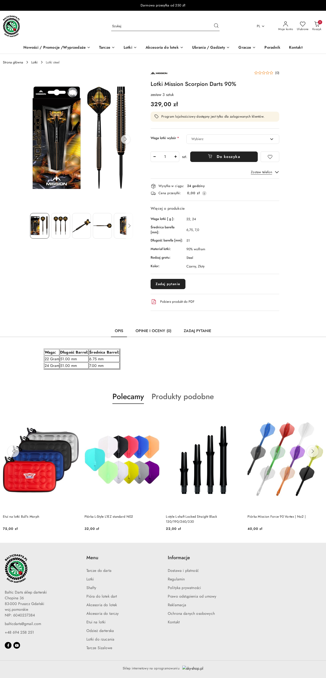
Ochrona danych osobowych (191, 613)
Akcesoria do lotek (101, 605)
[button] (125, 139)
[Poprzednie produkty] (13, 451)
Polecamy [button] (128, 396)
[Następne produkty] (312, 451)
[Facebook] (8, 645)
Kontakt (174, 622)
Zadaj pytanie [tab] (197, 331)
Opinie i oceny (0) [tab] (153, 331)
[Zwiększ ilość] (175, 157)
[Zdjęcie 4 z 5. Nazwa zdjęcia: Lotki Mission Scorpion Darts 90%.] (102, 225)
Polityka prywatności (184, 587)
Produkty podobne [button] (183, 396)
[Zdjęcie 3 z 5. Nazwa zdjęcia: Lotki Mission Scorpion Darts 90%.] (81, 225)
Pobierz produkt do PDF (177, 301)
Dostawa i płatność (183, 570)
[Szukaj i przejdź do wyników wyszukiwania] (216, 26)
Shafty (91, 587)
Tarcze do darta (98, 570)
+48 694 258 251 (19, 632)
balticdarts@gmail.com (23, 623)
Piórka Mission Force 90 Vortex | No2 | (276, 516)
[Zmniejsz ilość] (154, 157)
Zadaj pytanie (168, 284)
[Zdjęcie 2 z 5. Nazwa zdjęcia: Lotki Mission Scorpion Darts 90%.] (60, 225)
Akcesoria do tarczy (102, 613)
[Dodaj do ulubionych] (270, 156)
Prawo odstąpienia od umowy (192, 596)
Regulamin (176, 579)
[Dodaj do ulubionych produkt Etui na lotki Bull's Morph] (73, 415)
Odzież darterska (100, 630)
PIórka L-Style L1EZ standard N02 (108, 516)
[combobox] (232, 139)
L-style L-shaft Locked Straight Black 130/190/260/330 (191, 519)
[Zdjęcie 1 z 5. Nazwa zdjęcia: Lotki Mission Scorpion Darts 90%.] (39, 225)
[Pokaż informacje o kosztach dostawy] (204, 193)
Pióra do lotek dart (101, 596)
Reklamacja (177, 605)
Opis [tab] (119, 331)
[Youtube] (16, 645)
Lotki (90, 579)
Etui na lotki (96, 622)
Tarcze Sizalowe (99, 648)
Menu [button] (92, 557)
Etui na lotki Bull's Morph (21, 516)
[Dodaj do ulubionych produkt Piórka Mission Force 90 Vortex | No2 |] (317, 415)
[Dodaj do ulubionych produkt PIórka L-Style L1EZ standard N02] (154, 415)
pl (258, 26)
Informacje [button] (179, 557)
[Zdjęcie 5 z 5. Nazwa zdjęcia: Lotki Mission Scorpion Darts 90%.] (123, 225)
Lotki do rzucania (100, 639)
